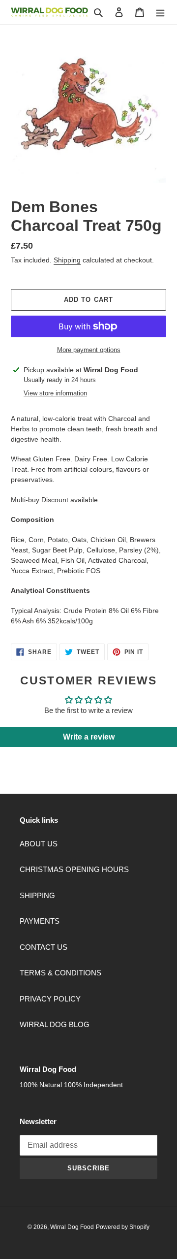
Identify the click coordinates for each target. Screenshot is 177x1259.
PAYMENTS (39, 921)
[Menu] (160, 12)
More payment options (88, 350)
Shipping (67, 260)
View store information (55, 393)
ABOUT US (39, 843)
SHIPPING (37, 895)
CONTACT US (43, 947)
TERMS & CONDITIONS (60, 972)
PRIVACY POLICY (50, 999)
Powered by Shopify (122, 1227)
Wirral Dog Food (72, 1227)
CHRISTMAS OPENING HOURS (74, 869)
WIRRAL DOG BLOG (54, 1024)
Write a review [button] (89, 737)
